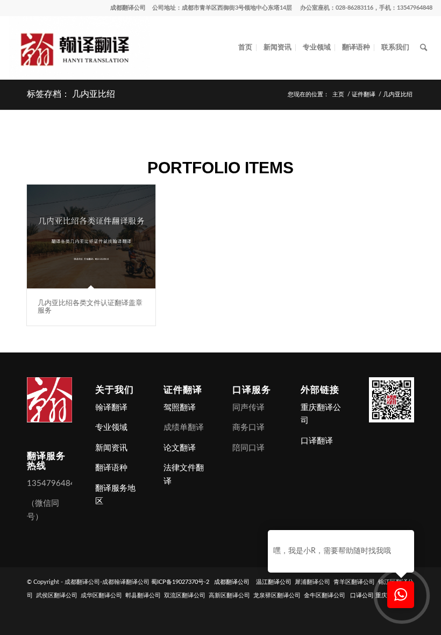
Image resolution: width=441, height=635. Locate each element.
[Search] (423, 48)
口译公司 (362, 595)
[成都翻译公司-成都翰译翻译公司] (79, 48)
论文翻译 (179, 448)
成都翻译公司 (128, 8)
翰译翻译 (111, 408)
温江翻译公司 (273, 582)
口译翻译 (317, 441)
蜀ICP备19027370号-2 (180, 582)
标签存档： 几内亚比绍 (71, 93)
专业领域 (111, 428)
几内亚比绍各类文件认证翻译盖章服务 (90, 306)
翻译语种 (111, 468)
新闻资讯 (111, 448)
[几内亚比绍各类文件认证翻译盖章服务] (91, 236)
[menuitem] (245, 48)
